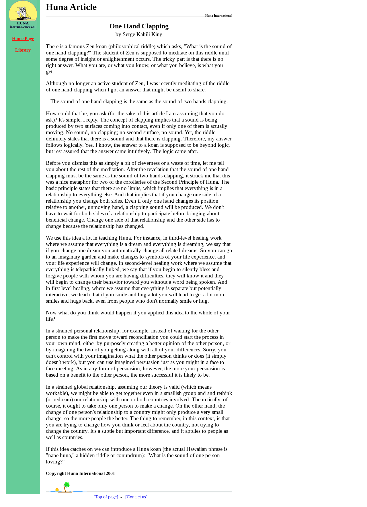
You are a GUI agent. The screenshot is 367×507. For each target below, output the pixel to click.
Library (23, 50)
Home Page (23, 38)
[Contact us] (136, 496)
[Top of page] (105, 496)
